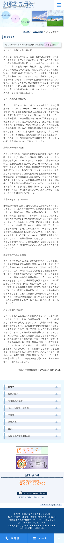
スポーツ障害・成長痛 (18, 408)
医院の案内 (13, 394)
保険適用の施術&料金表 (19, 436)
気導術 (11, 415)
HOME (26, 31)
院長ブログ (38, 31)
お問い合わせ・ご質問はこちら (31, 523)
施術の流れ (13, 422)
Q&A (10, 429)
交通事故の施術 (15, 401)
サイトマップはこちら (43, 520)
